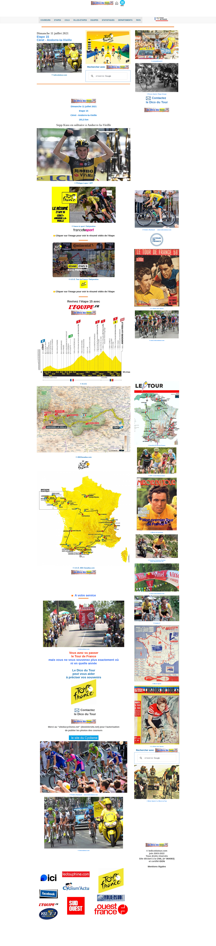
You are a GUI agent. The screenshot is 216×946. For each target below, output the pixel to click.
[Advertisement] (108, 10)
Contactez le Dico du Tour (83, 712)
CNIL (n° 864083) (165, 858)
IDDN (162, 861)
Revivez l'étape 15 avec (83, 301)
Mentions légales (157, 866)
